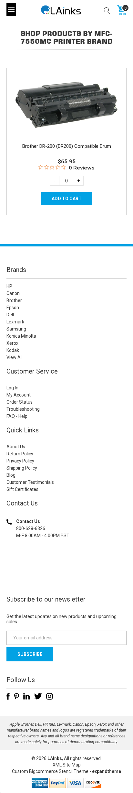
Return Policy (19, 453)
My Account (18, 394)
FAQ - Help (16, 416)
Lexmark (15, 321)
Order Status (19, 402)
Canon (13, 293)
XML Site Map (67, 764)
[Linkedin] (26, 696)
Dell (10, 314)
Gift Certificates (22, 489)
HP (9, 286)
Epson (12, 307)
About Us (15, 446)
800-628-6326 (30, 528)
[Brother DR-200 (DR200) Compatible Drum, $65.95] (66, 104)
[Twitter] (38, 696)
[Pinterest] (16, 696)
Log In (12, 387)
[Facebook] (8, 696)
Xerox (12, 343)
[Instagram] (49, 696)
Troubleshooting (23, 409)
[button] (66, 577)
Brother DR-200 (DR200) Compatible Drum (66, 146)
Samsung (16, 328)
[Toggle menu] (11, 9)
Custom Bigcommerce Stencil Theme (50, 771)
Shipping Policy (21, 468)
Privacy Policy (20, 460)
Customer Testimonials (30, 482)
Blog (10, 475)
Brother (14, 300)
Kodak (12, 350)
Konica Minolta (21, 336)
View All (14, 357)
